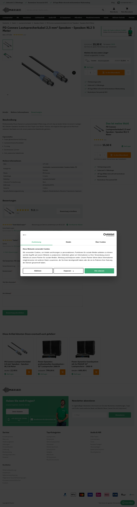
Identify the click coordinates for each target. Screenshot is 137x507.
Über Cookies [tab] (100, 242)
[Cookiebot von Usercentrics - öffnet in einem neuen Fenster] (105, 235)
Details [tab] (68, 242)
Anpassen (67, 271)
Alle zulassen (99, 271)
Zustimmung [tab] (36, 242)
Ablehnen (37, 271)
